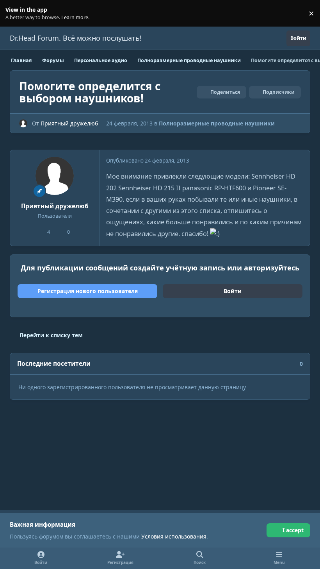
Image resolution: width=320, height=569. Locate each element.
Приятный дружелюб (69, 123)
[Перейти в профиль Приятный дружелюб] (23, 123)
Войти (233, 291)
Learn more (15, 13)
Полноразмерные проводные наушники (217, 123)
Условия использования (173, 536)
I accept (293, 530)
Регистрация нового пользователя (87, 291)
